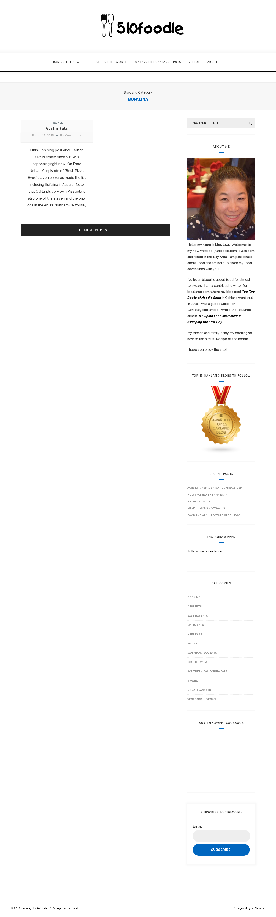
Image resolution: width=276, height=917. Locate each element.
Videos (194, 62)
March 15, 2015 (43, 135)
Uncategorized (199, 689)
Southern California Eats (207, 671)
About (212, 62)
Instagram (216, 551)
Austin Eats (57, 128)
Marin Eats (195, 625)
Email (198, 826)
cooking (194, 597)
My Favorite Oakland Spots (158, 62)
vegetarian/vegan (201, 699)
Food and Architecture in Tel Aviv (213, 515)
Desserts (194, 606)
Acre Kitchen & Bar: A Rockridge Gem (215, 487)
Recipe (192, 643)
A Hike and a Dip (198, 501)
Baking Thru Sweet (69, 62)
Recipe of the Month (110, 62)
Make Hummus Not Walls (206, 508)
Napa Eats (194, 634)
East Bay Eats (197, 615)
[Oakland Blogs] (221, 453)
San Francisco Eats (202, 652)
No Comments (71, 135)
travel (57, 122)
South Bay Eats (198, 662)
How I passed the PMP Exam (207, 494)
